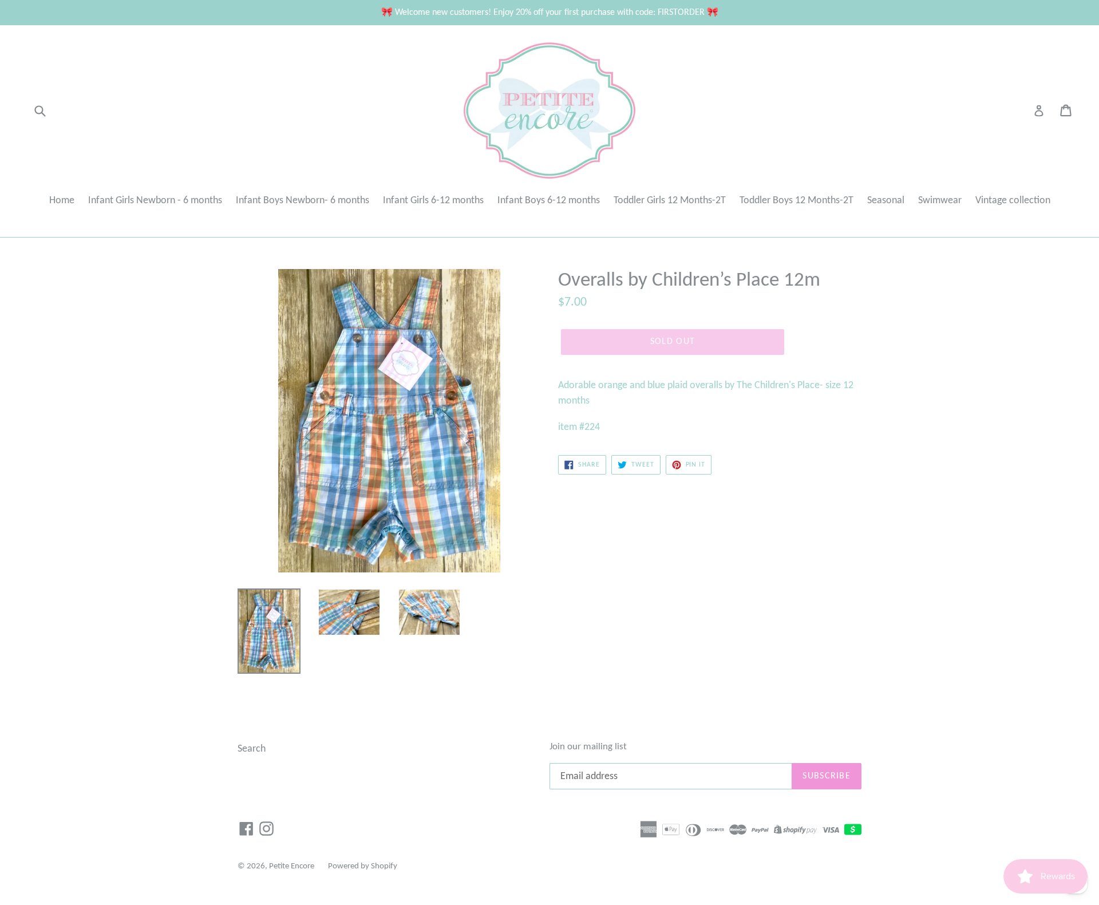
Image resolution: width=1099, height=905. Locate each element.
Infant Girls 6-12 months (433, 200)
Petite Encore (291, 866)
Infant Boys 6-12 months (548, 200)
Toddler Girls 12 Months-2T (670, 200)
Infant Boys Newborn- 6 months (302, 200)
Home (61, 200)
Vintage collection (1012, 200)
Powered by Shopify (362, 866)
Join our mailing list (588, 747)
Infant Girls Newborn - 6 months (155, 200)
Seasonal (885, 200)
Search (252, 749)
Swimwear (940, 200)
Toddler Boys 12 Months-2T (796, 200)
